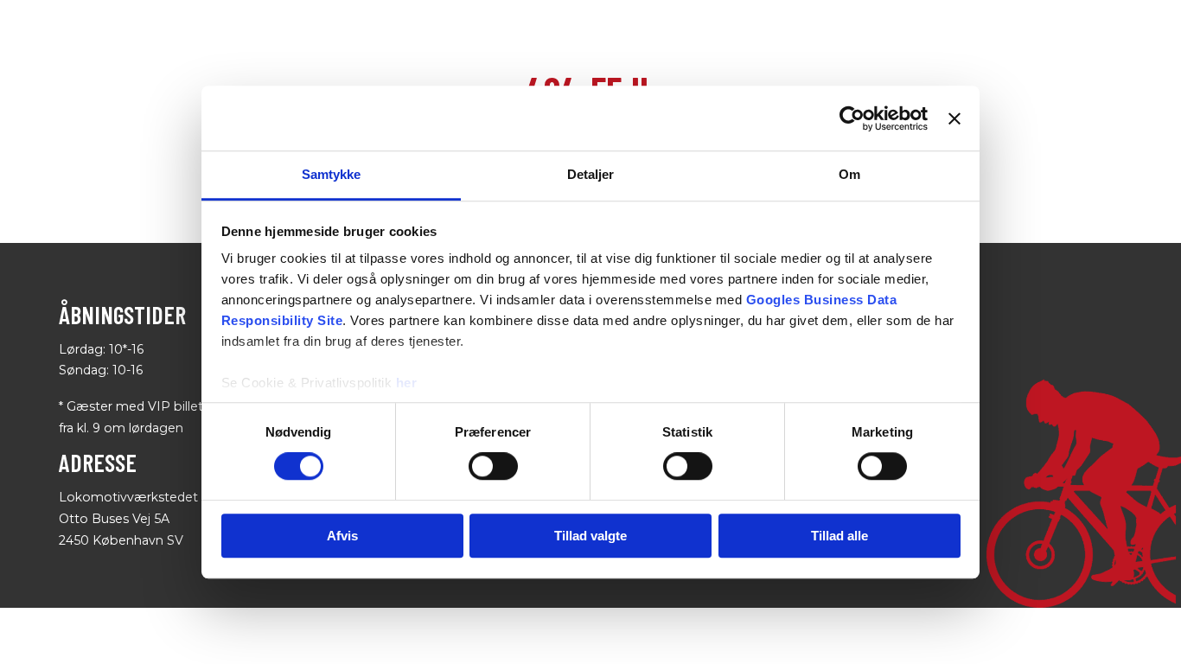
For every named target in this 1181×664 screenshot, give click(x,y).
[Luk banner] (954, 118)
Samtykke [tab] (331, 174)
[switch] (493, 467)
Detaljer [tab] (591, 174)
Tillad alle (839, 535)
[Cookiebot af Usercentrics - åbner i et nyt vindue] (852, 118)
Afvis (342, 535)
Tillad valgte (590, 535)
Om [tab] (849, 174)
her (407, 382)
